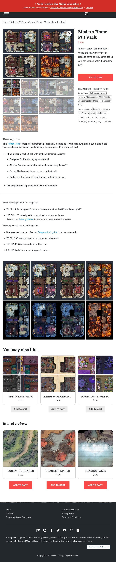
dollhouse (102, 113)
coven (106, 109)
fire (87, 117)
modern (91, 121)
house (103, 117)
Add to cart (95, 77)
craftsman (84, 113)
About (8, 510)
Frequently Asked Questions (18, 517)
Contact (9, 513)
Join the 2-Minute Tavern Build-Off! (66, 7)
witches (108, 121)
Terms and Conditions (71, 517)
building (96, 109)
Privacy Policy (71, 541)
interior (82, 121)
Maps (95, 101)
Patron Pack (14, 143)
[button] (69, 33)
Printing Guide (26, 219)
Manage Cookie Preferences (98, 547)
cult (93, 113)
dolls (81, 117)
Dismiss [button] (89, 7)
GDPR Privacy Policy (70, 510)
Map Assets (91, 97)
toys (100, 121)
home (94, 117)
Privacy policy (68, 513)
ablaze (87, 109)
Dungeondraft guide (47, 232)
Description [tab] (11, 139)
